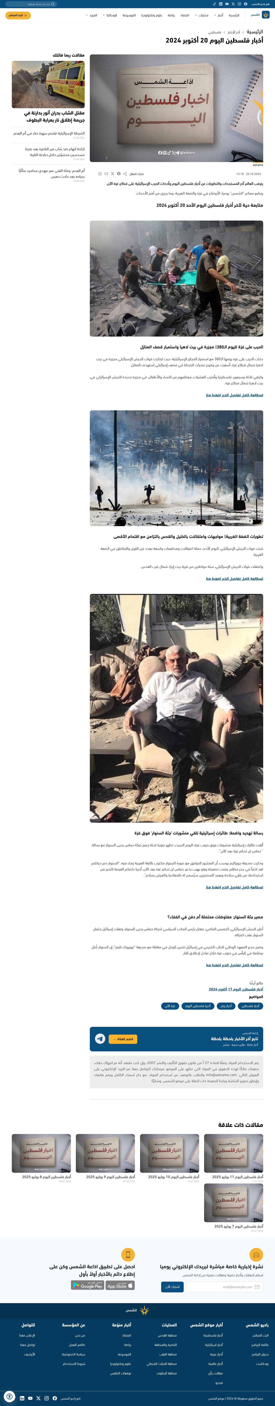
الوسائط (112, 15)
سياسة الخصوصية (73, 1354)
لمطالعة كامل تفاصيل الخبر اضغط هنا (234, 395)
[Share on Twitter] (114, 174)
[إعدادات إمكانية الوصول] (9, 1396)
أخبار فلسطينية (213, 1335)
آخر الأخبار (234, 32)
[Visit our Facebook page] (245, 4)
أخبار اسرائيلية (214, 1345)
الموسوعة (129, 15)
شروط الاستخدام (74, 1363)
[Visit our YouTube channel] (227, 4)
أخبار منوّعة (121, 1325)
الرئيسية (234, 15)
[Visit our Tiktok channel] (214, 4)
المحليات (169, 1325)
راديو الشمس (257, 1325)
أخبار (220, 15)
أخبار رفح (226, 1006)
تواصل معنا (27, 1345)
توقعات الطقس (120, 1373)
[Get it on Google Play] (87, 1285)
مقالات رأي (215, 1373)
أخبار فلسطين (250, 1006)
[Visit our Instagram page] (239, 4)
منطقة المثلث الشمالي (162, 1363)
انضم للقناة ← (123, 1039)
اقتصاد (184, 15)
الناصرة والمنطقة (165, 1345)
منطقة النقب (168, 1354)
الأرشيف (29, 1354)
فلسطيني (214, 32)
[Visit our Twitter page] (233, 4)
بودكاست (262, 1363)
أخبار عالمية (215, 1363)
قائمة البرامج (260, 1345)
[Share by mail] (108, 174)
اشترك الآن (172, 1286)
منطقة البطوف (167, 1373)
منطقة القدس (167, 1335)
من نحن (80, 1335)
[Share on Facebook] (120, 174)
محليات (203, 15)
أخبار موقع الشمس (206, 1325)
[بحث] (52, 4)
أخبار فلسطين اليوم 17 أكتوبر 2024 (236, 989)
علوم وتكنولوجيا (151, 15)
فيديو (219, 1382)
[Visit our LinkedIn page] (220, 4)
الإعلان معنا (27, 1335)
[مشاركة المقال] (126, 174)
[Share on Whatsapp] (101, 174)
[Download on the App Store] (120, 1285)
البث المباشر (16, 15)
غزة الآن (170, 1006)
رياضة (171, 15)
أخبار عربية (216, 1354)
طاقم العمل (77, 1345)
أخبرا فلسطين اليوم (198, 1006)
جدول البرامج (260, 1354)
